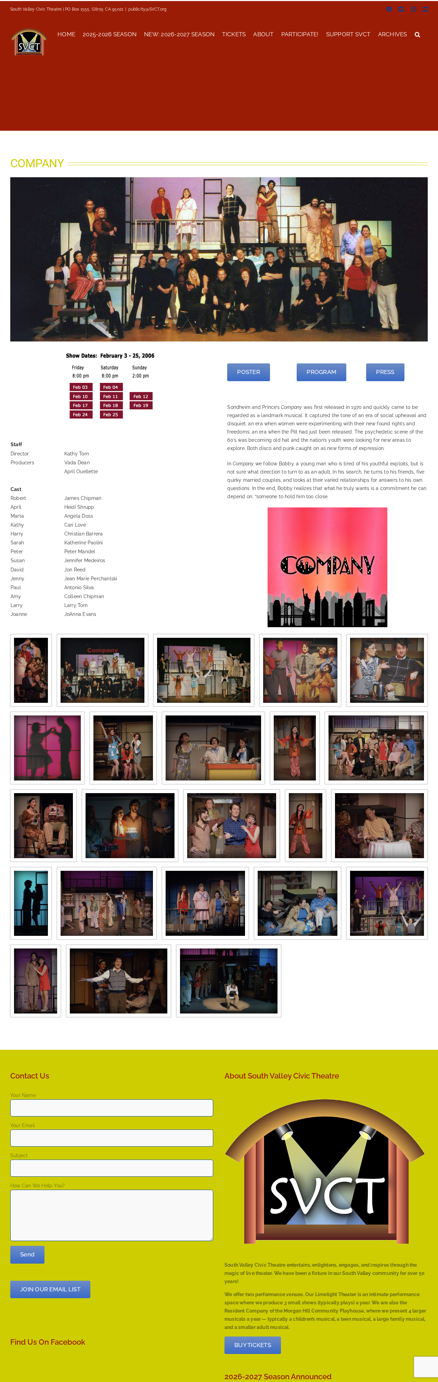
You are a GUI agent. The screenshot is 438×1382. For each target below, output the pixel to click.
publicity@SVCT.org (147, 9)
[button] (417, 34)
